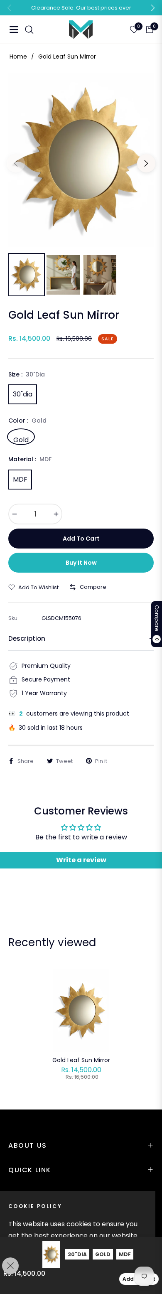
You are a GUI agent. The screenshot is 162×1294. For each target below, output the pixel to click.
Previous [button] (16, 163)
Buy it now (81, 562)
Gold (21, 439)
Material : (30, 459)
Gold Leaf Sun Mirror (81, 1060)
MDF (20, 479)
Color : (27, 420)
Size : (26, 374)
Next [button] (146, 163)
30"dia (22, 394)
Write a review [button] (81, 860)
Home (18, 56)
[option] (81, 160)
